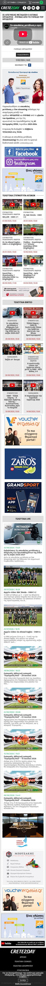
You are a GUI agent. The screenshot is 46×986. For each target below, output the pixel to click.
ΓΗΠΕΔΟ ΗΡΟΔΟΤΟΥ (23, 49)
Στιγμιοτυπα (7, 212)
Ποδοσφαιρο (23, 54)
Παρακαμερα (12, 357)
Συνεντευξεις (33, 321)
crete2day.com (26, 143)
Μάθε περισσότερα (23, 984)
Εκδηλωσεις (12, 321)
